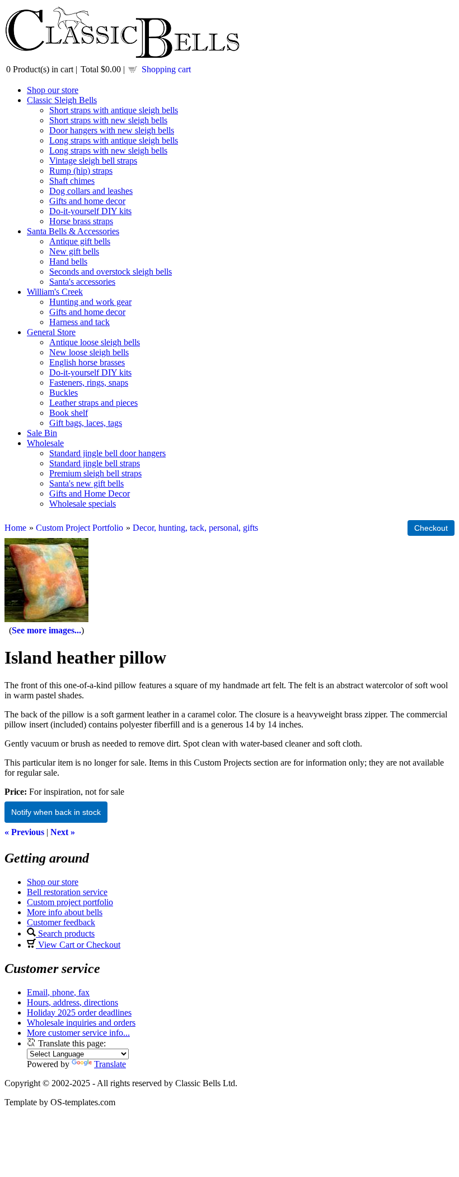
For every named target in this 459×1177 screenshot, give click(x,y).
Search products (65, 933)
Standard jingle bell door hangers (107, 453)
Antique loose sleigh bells (94, 342)
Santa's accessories (82, 281)
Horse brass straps (81, 221)
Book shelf (68, 413)
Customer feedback (61, 922)
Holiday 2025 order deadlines (79, 1012)
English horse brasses (87, 362)
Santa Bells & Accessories (73, 231)
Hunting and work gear (90, 302)
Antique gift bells (79, 241)
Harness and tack (79, 322)
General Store (51, 332)
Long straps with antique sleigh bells (113, 140)
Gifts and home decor (87, 201)
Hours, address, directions (72, 1002)
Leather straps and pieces (93, 402)
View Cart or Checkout (78, 944)
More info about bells (64, 912)
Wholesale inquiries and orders (81, 1022)
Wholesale (45, 443)
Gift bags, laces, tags (85, 423)
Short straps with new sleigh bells (108, 120)
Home (15, 527)
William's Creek (55, 291)
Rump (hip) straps (81, 170)
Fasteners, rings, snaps (88, 382)
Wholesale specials (82, 503)
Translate (110, 1064)
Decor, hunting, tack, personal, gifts (195, 527)
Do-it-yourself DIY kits (90, 211)
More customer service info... (78, 1032)
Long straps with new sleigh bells (108, 150)
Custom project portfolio (70, 902)
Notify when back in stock (56, 812)
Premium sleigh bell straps (95, 473)
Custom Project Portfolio (79, 527)
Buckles (63, 392)
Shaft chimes (72, 181)
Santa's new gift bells (86, 483)
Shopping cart (166, 69)
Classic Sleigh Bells (62, 100)
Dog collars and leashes (91, 191)
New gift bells (74, 251)
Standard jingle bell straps (94, 463)
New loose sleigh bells (89, 352)
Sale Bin (42, 433)
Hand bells (68, 261)
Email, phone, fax (58, 992)
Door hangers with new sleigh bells (111, 130)
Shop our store (52, 90)
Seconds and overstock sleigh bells (110, 271)
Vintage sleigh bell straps (93, 160)
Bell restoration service (67, 892)
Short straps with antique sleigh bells (113, 110)
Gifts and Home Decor (89, 493)
